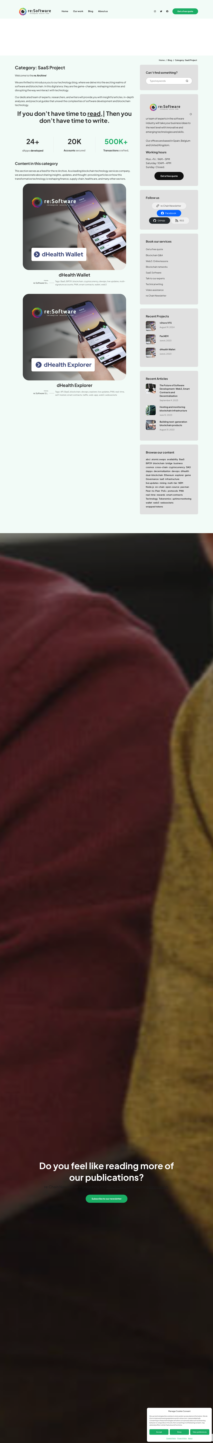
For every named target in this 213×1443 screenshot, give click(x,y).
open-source (172, 487)
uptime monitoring (181, 498)
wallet (97, 284)
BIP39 (69, 281)
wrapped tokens (154, 506)
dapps (149, 471)
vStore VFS (166, 322)
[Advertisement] (106, 37)
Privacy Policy (182, 1438)
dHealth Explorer (74, 385)
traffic (85, 395)
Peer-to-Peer (153, 490)
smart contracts (86, 284)
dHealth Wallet (74, 275)
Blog (170, 60)
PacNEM (164, 336)
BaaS (63, 281)
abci (148, 459)
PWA (76, 284)
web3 (104, 284)
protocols (173, 490)
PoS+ (164, 490)
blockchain (78, 281)
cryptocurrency (91, 281)
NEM (180, 483)
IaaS (162, 479)
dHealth (185, 471)
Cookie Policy (171, 1438)
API (62, 391)
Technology (152, 498)
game (188, 475)
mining (163, 483)
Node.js (150, 487)
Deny (179, 1432)
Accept (159, 1432)
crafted (123, 150)
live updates (113, 281)
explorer (93, 391)
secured (80, 150)
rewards (161, 494)
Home (162, 60)
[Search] (188, 81)
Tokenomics (165, 498)
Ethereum (169, 475)
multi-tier (172, 483)
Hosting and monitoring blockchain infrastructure (173, 409)
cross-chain (161, 467)
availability (172, 459)
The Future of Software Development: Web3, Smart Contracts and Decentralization (175, 390)
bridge (169, 463)
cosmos (150, 467)
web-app (93, 395)
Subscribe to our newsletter (107, 1198)
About (190, 1438)
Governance (152, 479)
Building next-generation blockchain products (173, 423)
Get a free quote (185, 11)
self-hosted (60, 395)
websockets (111, 395)
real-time (119, 391)
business (178, 463)
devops (102, 281)
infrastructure (172, 479)
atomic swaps (158, 459)
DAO (188, 467)
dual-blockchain (154, 475)
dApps (26, 150)
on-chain (159, 487)
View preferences (200, 1432)
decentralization (162, 471)
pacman (184, 487)
